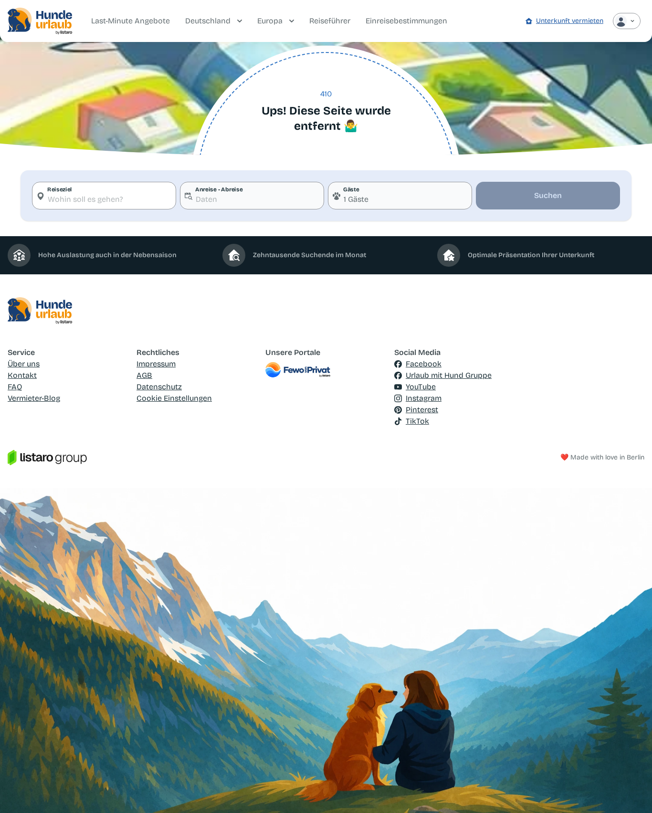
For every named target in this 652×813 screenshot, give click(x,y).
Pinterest (422, 409)
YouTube (421, 386)
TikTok (417, 421)
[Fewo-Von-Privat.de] (326, 369)
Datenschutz (159, 386)
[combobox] (104, 195)
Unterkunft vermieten (569, 21)
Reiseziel (59, 189)
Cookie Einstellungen (174, 398)
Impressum (156, 363)
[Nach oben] (631, 792)
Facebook (424, 363)
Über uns (24, 363)
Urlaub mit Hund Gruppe (449, 375)
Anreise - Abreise (218, 189)
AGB (144, 375)
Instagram (424, 398)
